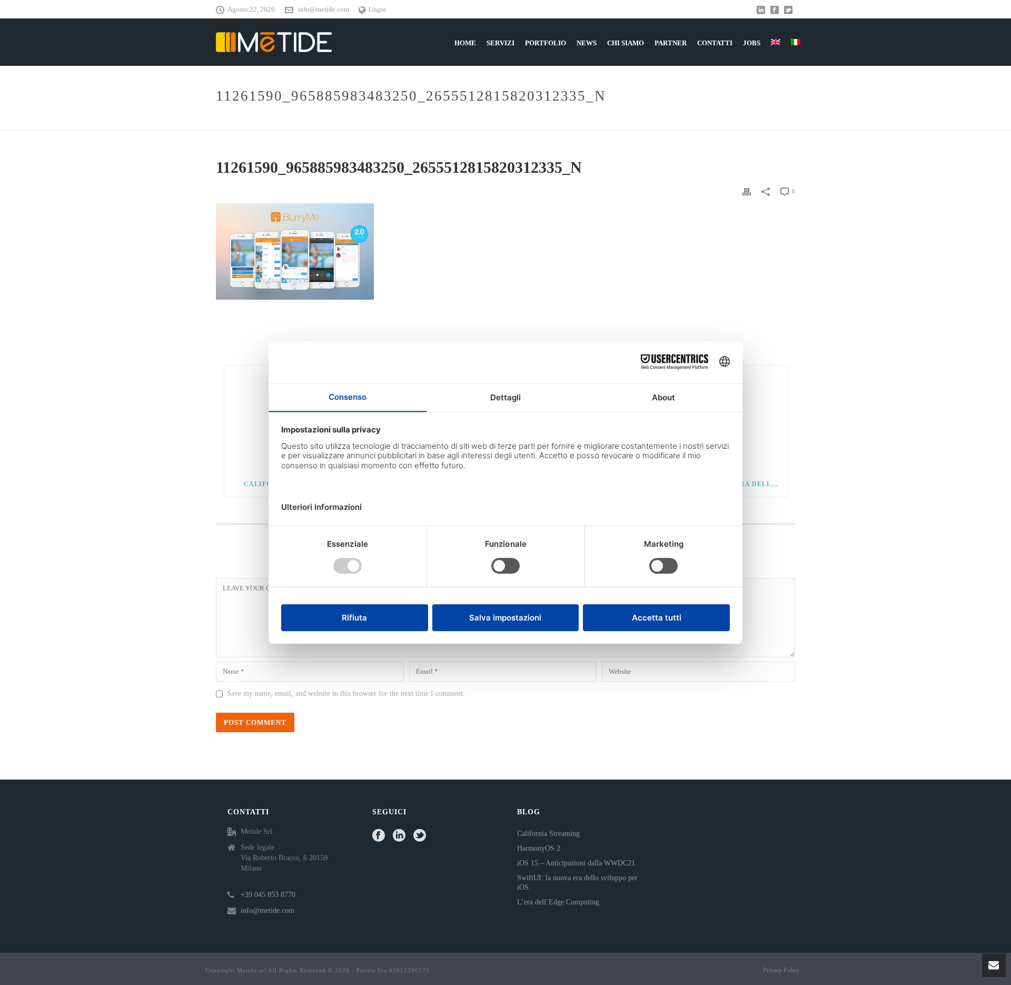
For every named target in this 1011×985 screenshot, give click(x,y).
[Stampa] (746, 191)
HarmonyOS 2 (538, 848)
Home (581, 120)
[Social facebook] (378, 836)
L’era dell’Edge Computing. (559, 902)
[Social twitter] (419, 836)
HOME (465, 43)
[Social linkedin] (399, 836)
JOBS (751, 43)
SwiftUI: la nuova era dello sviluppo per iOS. (577, 882)
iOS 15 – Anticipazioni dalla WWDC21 (576, 863)
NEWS (587, 43)
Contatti (714, 43)
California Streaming (548, 834)
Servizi (500, 43)
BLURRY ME (617, 120)
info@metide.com (323, 9)
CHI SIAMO (625, 43)
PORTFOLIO (545, 43)
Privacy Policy (781, 970)
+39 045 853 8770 (268, 895)
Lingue (377, 9)
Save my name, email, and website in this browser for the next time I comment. (346, 693)
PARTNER (671, 43)
